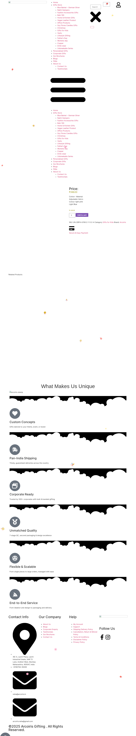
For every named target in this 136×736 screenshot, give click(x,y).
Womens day (62, 41)
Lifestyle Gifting (63, 35)
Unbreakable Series (65, 48)
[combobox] (95, 7)
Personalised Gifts (60, 51)
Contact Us (62, 66)
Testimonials (62, 69)
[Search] (92, 27)
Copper (60, 43)
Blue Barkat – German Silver (68, 7)
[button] (68, 89)
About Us (57, 64)
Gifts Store (57, 5)
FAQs (55, 61)
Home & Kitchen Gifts (66, 18)
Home (55, 2)
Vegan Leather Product (66, 20)
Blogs (55, 59)
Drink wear (61, 46)
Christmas (61, 28)
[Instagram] (107, 637)
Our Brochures (59, 56)
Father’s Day (62, 38)
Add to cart (82, 215)
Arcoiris (123, 222)
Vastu (59, 33)
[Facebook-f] (102, 637)
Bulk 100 (60, 15)
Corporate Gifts (59, 53)
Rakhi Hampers (63, 10)
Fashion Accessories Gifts (67, 13)
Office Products (63, 23)
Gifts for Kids (62, 30)
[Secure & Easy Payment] (71, 228)
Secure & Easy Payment (78, 233)
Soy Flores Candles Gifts (67, 25)
